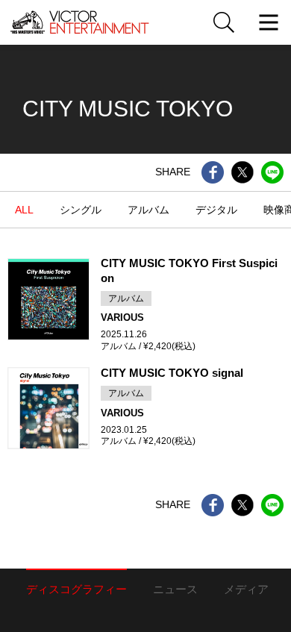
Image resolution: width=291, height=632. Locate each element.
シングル (80, 210)
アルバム (148, 210)
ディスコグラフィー (76, 589)
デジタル (216, 210)
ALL (24, 210)
